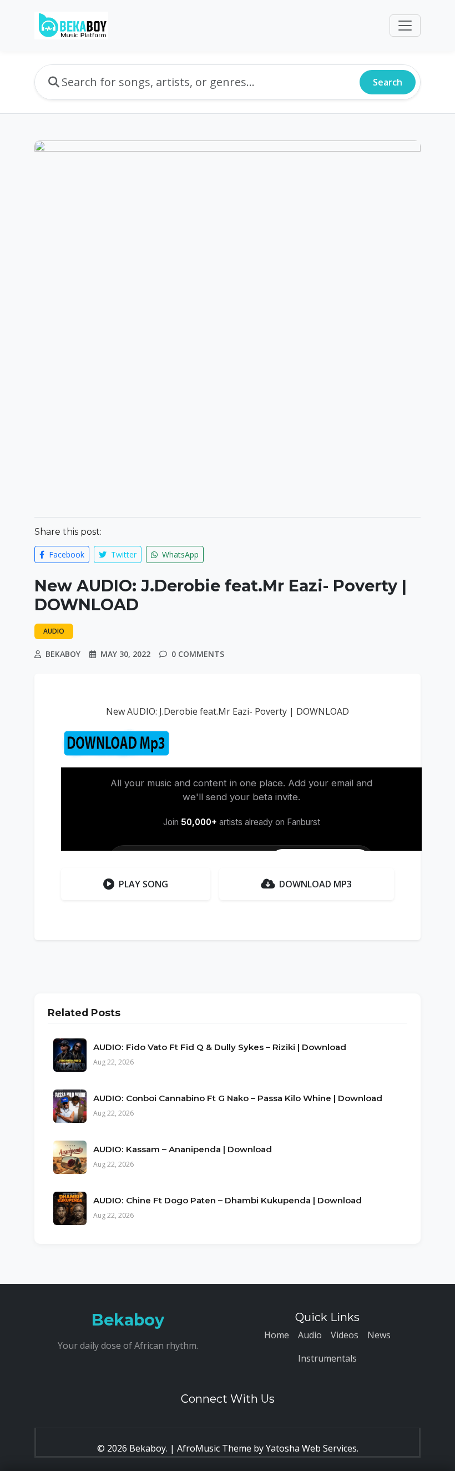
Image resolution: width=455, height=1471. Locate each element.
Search (387, 82)
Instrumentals (327, 1358)
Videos (344, 1335)
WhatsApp (179, 554)
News (379, 1335)
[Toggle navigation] (405, 25)
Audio (310, 1335)
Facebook (65, 554)
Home (276, 1335)
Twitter (122, 554)
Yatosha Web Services (311, 1448)
